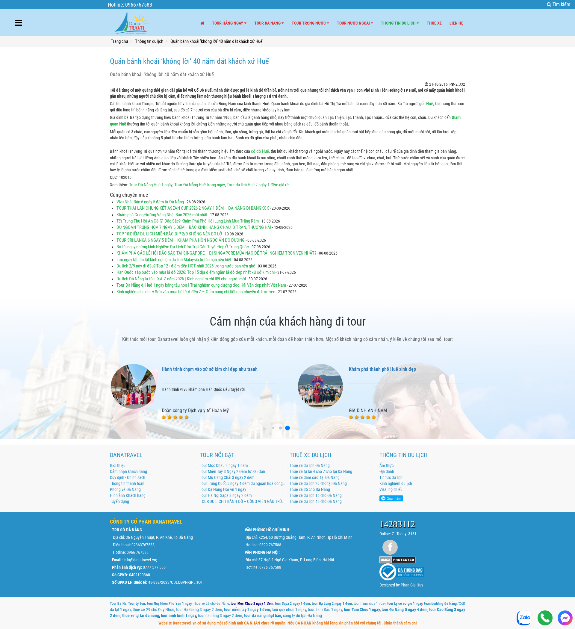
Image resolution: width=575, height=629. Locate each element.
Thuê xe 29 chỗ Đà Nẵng (211, 603)
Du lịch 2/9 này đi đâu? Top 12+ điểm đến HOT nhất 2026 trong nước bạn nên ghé (185, 266)
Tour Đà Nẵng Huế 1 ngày (150, 185)
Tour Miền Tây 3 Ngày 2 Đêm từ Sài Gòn (232, 471)
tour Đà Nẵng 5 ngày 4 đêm (404, 609)
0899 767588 (270, 544)
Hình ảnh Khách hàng (128, 495)
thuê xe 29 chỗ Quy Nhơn (153, 609)
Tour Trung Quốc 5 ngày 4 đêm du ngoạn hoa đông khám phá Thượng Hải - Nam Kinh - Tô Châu (242, 483)
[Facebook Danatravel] (390, 547)
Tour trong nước (309, 23)
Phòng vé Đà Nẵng (125, 489)
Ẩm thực (386, 465)
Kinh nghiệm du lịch (395, 483)
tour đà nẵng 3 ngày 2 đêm (220, 615)
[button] (273, 428)
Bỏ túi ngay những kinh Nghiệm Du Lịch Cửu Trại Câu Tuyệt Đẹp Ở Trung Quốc (182, 247)
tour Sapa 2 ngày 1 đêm (292, 603)
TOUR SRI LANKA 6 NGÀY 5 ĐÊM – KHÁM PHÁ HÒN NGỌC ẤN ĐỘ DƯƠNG (180, 240)
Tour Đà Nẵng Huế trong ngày (199, 185)
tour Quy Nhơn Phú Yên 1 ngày (169, 603)
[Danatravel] (131, 21)
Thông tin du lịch (399, 23)
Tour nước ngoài (354, 23)
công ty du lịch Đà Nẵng (302, 615)
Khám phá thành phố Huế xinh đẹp (382, 369)
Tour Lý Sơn (136, 603)
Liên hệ (456, 23)
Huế (429, 103)
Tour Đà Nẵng (268, 23)
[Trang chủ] (202, 23)
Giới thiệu (117, 465)
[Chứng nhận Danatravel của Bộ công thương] (401, 571)
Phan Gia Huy (412, 585)
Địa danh (386, 471)
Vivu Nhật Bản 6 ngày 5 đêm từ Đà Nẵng (150, 202)
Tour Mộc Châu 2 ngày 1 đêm (224, 465)
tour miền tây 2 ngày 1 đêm (247, 609)
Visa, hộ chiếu (390, 489)
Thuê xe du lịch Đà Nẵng (310, 465)
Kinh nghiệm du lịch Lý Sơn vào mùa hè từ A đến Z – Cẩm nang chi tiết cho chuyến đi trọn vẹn (195, 291)
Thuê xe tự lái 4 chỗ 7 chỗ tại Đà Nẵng (321, 471)
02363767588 (143, 544)
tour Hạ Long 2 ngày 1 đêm (332, 603)
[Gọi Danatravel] (545, 619)
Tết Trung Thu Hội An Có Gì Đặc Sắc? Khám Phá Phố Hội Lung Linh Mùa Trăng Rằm (187, 221)
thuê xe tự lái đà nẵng (140, 615)
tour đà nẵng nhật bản (262, 615)
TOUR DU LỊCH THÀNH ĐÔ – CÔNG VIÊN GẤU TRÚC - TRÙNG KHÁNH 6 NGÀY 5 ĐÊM (242, 501)
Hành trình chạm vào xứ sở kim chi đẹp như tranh (210, 369)
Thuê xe (434, 23)
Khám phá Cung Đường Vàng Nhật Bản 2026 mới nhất (162, 214)
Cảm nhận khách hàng (128, 471)
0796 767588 (270, 567)
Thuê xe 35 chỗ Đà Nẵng (310, 489)
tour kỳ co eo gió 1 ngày (405, 603)
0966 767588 (138, 552)
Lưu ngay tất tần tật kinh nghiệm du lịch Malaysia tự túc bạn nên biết (173, 259)
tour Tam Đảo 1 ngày (325, 609)
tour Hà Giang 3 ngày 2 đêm (199, 609)
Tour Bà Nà (118, 603)
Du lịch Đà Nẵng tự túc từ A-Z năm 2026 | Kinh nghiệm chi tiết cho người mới (181, 279)
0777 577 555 (154, 567)
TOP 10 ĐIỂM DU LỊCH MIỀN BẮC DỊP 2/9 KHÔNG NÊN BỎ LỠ (169, 234)
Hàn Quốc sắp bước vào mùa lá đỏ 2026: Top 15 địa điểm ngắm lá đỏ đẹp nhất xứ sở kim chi (195, 272)
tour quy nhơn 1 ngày (289, 609)
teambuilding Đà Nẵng (440, 603)
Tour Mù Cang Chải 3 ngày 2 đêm (227, 477)
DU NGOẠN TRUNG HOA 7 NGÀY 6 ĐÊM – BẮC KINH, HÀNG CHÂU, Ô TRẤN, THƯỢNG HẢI (193, 227)
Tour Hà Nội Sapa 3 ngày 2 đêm (226, 495)
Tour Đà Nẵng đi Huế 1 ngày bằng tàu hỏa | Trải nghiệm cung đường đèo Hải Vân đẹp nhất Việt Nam (201, 285)
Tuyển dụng (119, 501)
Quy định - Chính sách (127, 477)
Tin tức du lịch (390, 477)
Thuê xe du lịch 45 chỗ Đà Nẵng (316, 501)
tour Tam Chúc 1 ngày (362, 609)
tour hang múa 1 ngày (369, 603)
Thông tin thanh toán (127, 483)
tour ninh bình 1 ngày (178, 615)
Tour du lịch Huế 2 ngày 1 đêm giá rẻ (258, 185)
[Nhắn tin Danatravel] (565, 619)
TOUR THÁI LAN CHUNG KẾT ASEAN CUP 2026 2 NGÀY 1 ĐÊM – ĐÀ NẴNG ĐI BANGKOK (192, 208)
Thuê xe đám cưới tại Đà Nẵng (315, 477)
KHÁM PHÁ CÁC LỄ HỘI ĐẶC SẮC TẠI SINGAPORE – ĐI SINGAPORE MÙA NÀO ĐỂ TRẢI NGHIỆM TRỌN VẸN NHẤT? (216, 253)
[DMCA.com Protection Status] (397, 559)
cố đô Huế (260, 151)
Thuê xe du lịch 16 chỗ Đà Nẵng (316, 495)
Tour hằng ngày (228, 23)
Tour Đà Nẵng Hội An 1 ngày (223, 489)
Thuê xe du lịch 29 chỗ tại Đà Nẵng (318, 483)
